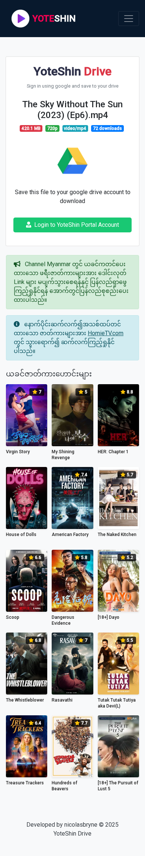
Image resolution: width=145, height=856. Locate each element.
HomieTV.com (105, 333)
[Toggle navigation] (128, 18)
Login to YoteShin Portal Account (76, 224)
